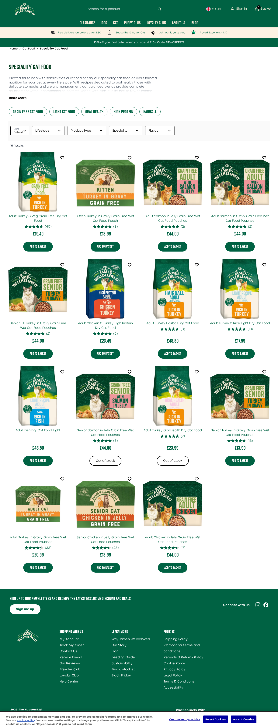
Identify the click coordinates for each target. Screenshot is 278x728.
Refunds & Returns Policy (183, 657)
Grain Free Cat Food (28, 111)
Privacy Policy (175, 669)
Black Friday (121, 675)
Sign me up (25, 609)
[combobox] (124, 9)
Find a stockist (123, 669)
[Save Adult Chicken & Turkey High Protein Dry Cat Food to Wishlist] (129, 265)
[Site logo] (25, 9)
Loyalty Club (69, 675)
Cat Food (29, 48)
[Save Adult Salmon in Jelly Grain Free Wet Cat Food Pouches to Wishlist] (197, 158)
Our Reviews (70, 663)
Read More (18, 98)
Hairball (150, 111)
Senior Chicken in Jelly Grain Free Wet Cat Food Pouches (105, 539)
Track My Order (72, 645)
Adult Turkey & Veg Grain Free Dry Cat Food (38, 218)
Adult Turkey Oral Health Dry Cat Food (173, 430)
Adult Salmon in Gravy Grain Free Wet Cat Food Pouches (240, 218)
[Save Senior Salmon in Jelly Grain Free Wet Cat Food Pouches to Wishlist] (129, 372)
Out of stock (105, 461)
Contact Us (68, 651)
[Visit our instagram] (257, 604)
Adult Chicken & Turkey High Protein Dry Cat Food (105, 325)
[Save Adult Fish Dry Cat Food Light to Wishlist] (62, 372)
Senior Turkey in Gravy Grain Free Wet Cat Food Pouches (240, 432)
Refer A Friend (71, 657)
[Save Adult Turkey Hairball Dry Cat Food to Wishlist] (197, 265)
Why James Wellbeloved (131, 639)
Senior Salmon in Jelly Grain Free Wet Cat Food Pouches (105, 432)
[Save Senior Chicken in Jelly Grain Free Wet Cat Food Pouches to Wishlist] (129, 479)
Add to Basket (38, 247)
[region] (139, 719)
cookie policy (26, 720)
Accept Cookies (243, 719)
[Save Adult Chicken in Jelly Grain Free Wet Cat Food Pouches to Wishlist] (197, 479)
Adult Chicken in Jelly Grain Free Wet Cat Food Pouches (172, 539)
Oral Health (94, 111)
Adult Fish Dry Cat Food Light (38, 430)
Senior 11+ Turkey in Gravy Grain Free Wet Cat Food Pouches (38, 325)
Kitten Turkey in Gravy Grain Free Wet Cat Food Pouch (105, 218)
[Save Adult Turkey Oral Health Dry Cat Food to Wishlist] (197, 372)
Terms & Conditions (179, 681)
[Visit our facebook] (265, 604)
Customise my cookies (184, 719)
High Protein (123, 111)
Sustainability (122, 663)
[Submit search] (159, 9)
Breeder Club (70, 669)
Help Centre (69, 681)
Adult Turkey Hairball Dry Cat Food (172, 323)
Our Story (119, 645)
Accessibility (173, 687)
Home (14, 48)
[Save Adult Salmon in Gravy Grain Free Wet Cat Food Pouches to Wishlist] (264, 158)
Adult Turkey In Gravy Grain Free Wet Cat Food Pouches (38, 539)
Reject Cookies (215, 719)
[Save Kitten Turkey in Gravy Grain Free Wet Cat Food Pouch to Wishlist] (129, 158)
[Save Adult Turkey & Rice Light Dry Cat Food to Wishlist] (264, 265)
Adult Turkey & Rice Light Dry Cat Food (240, 323)
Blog (115, 651)
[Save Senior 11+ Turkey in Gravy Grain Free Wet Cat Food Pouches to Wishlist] (62, 265)
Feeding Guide (123, 657)
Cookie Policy (174, 663)
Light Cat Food (64, 111)
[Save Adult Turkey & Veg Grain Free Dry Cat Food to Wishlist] (62, 158)
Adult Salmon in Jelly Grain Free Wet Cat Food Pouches (172, 218)
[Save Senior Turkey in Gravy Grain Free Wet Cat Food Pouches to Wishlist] (264, 372)
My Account (69, 639)
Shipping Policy (176, 639)
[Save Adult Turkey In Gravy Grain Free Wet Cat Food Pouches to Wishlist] (62, 479)
